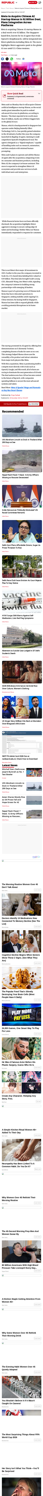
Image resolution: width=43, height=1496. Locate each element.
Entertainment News (8, 692)
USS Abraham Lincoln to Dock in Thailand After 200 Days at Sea (22, 441)
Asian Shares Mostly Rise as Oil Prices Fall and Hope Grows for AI (13, 800)
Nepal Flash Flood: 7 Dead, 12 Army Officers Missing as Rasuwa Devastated (20, 476)
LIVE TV (33, 2)
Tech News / (10, 8)
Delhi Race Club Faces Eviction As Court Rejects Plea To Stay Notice (21, 581)
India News (5, 481)
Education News (6, 762)
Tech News (4, 55)
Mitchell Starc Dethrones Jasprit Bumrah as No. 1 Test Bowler (13, 772)
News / (3, 8)
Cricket (4, 778)
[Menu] (39, 2)
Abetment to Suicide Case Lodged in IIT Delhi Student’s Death (21, 652)
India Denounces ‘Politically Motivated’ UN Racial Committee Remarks (20, 511)
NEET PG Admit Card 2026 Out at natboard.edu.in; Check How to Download (20, 757)
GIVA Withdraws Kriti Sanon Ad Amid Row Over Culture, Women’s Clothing (19, 687)
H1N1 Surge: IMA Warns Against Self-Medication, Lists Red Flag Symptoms (18, 617)
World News (5, 446)
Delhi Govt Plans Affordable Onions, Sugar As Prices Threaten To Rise (21, 546)
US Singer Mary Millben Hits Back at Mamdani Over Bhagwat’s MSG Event (21, 722)
